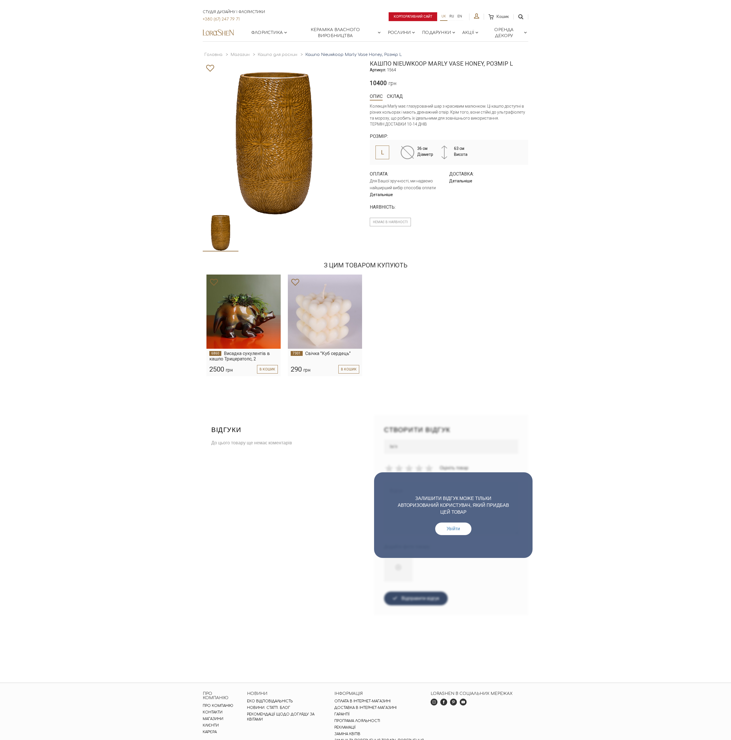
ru (451, 16)
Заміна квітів (347, 734)
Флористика (267, 33)
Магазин (240, 55)
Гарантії (342, 714)
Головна (213, 55)
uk (443, 16)
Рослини (399, 33)
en (459, 16)
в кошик (267, 369)
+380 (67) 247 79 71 (221, 19)
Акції (468, 33)
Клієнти (211, 725)
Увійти (453, 528)
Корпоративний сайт (413, 17)
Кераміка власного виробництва (335, 33)
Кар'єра (210, 732)
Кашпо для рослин (277, 55)
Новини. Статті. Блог (268, 708)
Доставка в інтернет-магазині (365, 708)
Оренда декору (503, 33)
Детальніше (381, 194)
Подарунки (436, 33)
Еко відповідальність (270, 701)
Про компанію (218, 706)
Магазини (213, 719)
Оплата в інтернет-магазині (362, 701)
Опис (376, 96)
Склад (395, 96)
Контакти (212, 712)
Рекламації (345, 727)
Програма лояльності (357, 721)
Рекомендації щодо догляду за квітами (280, 716)
